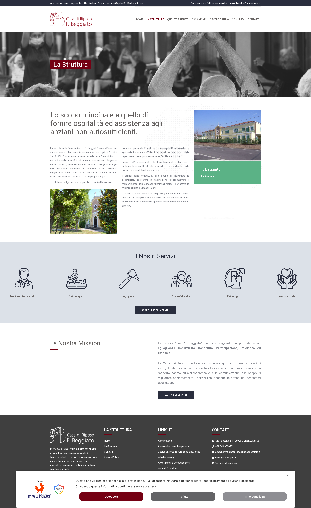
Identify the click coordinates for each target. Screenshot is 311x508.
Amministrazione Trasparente (65, 3)
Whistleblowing (166, 457)
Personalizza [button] (256, 496)
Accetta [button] (112, 496)
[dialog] (155, 489)
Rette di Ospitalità (116, 3)
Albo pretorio (165, 441)
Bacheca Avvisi (135, 3)
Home (107, 441)
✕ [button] (288, 475)
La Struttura (110, 446)
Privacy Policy (111, 457)
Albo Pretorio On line (94, 3)
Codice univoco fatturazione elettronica (179, 452)
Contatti (108, 452)
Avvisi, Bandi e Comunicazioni (244, 3)
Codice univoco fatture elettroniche (209, 3)
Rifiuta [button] (184, 496)
